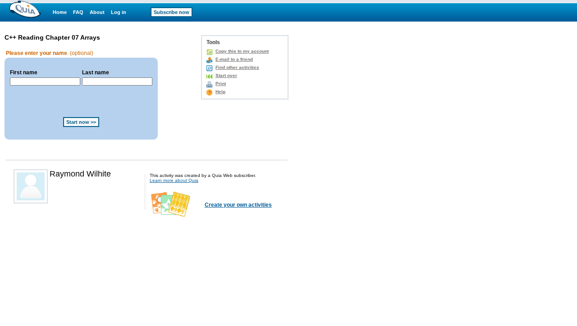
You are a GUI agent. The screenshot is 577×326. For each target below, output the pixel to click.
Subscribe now (171, 12)
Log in (118, 12)
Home (60, 12)
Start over (226, 75)
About (97, 12)
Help (220, 91)
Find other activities (237, 67)
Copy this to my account (242, 51)
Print (220, 83)
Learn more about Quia (174, 180)
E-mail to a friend (234, 59)
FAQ (78, 12)
